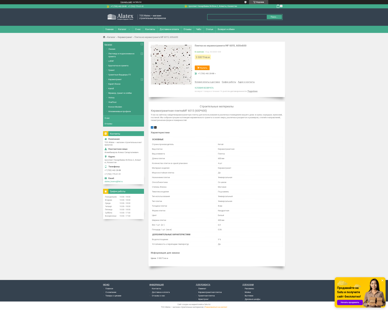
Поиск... (274, 17)
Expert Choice (114, 84)
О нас (138, 29)
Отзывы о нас (158, 296)
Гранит (111, 70)
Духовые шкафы (252, 299)
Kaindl (111, 88)
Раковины (249, 288)
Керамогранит (125, 37)
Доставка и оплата (169, 29)
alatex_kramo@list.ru (114, 181)
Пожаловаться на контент (216, 307)
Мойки (248, 292)
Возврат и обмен (226, 29)
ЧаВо (198, 29)
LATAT (111, 61)
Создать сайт (126, 2)
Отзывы (187, 29)
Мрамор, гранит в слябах (120, 93)
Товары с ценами (113, 296)
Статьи (209, 29)
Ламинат (202, 288)
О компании (110, 292)
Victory (111, 97)
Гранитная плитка (206, 296)
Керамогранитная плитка (210, 292)
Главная (109, 29)
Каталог (122, 29)
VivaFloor (112, 102)
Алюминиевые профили (119, 111)
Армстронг (203, 299)
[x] (155, 128)
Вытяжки (249, 296)
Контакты (150, 29)
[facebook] (152, 128)
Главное (109, 288)
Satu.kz (207, 304)
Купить (203, 67)
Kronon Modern (115, 107)
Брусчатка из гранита (118, 65)
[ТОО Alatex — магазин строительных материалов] (120, 17)
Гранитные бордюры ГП (119, 75)
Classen (111, 49)
